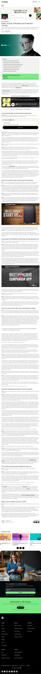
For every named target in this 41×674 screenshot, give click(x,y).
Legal (3, 642)
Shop (3, 652)
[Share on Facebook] (34, 522)
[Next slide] (23, 548)
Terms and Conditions (23, 595)
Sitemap (28, 665)
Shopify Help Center (18, 628)
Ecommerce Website (18, 657)
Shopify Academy (17, 634)
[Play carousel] (20, 548)
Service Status (4, 645)
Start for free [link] (20, 127)
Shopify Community (18, 636)
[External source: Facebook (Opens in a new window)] (2, 671)
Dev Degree (29, 631)
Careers (3, 628)
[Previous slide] (18, 548)
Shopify (5, 486)
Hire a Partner (17, 631)
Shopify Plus (4, 655)
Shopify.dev (29, 625)
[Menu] (39, 2)
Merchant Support (17, 625)
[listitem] (20, 539)
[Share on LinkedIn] (39, 522)
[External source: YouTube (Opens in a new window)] (7, 671)
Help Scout (25, 486)
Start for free (34, 1)
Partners (3, 636)
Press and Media (5, 634)
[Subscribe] (30, 15)
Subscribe (20, 592)
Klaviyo (28, 488)
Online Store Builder (18, 652)
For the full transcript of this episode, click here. (20, 96)
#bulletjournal (18, 87)
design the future (6, 90)
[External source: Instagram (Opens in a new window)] (9, 671)
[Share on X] (36, 522)
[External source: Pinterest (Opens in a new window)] (17, 671)
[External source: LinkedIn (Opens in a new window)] (14, 671)
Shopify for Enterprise (6, 657)
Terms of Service (15, 665)
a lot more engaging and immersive (28, 495)
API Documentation (31, 628)
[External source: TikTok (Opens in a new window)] (12, 671)
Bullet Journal (25, 85)
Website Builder (17, 655)
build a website (12, 166)
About (3, 625)
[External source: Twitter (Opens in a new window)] (5, 671)
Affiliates (3, 639)
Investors (3, 631)
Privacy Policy (31, 595)
